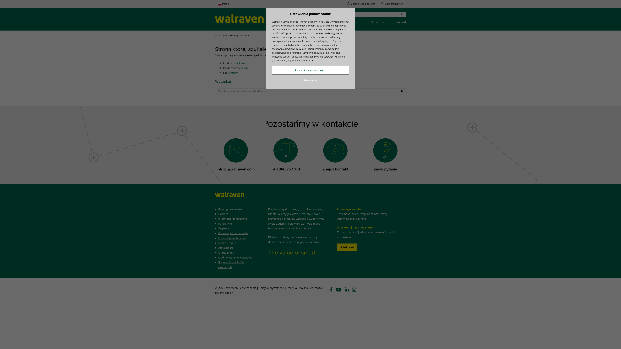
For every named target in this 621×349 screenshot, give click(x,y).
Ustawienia (310, 80)
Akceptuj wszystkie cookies (310, 70)
